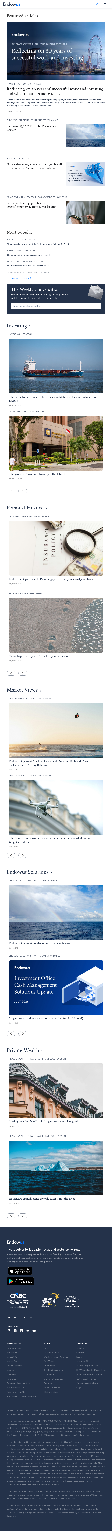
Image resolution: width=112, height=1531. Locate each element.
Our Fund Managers (53, 1370)
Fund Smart (12, 1378)
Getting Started (51, 1352)
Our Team (49, 1361)
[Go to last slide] (11, 491)
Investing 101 (83, 1361)
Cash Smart (12, 1374)
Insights (80, 1348)
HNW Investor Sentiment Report (92, 1370)
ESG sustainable (14, 1365)
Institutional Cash (15, 1387)
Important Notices (53, 1387)
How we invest (14, 1348)
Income (10, 1370)
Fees (46, 1348)
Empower (80, 1352)
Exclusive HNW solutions (18, 1383)
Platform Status (51, 1392)
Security (48, 1383)
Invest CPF (12, 1352)
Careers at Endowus (53, 1378)
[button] (105, 4)
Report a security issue (87, 1383)
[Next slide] (22, 491)
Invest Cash (12, 1361)
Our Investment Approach (56, 1356)
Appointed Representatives (89, 1374)
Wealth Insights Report (87, 1365)
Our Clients (49, 1365)
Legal (78, 1387)
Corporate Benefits (16, 1392)
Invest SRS (12, 1356)
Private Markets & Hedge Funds (22, 1396)
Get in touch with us (86, 1378)
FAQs (79, 1356)
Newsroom (49, 1374)
